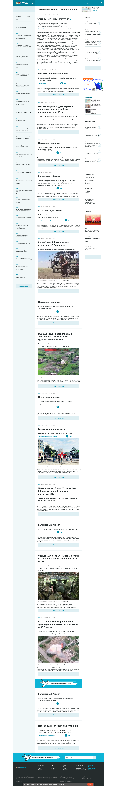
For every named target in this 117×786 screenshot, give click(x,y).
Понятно (90, 784)
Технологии (65, 769)
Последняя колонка (49, 143)
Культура (86, 3)
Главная (40, 3)
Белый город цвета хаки (51, 429)
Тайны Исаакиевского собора (92, 60)
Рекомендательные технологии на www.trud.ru (81, 769)
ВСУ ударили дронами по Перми (23, 243)
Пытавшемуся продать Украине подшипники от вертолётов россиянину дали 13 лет (55, 109)
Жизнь (71, 3)
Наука (64, 768)
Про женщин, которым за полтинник (58, 726)
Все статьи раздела (24, 286)
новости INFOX (88, 97)
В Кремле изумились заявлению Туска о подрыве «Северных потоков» (23, 146)
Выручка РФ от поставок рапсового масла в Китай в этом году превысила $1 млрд (23, 27)
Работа (65, 3)
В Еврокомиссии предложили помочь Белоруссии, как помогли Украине (92, 145)
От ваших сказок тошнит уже (48, 9)
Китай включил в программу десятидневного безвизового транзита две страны (22, 227)
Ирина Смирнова (42, 83)
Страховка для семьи (50, 210)
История (40, 769)
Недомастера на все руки (91, 153)
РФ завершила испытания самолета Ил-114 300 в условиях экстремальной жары (23, 37)
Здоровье (65, 766)
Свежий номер (49, 3)
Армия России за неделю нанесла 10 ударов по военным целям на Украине (24, 182)
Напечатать (74, 28)
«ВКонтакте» (66, 280)
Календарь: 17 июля (49, 694)
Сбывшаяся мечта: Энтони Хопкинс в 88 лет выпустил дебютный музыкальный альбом (24, 56)
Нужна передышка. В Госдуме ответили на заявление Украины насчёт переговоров (23, 103)
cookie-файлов (60, 784)
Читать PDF (94, 10)
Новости (58, 3)
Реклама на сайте (79, 765)
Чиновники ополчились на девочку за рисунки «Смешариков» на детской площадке (24, 112)
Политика (78, 3)
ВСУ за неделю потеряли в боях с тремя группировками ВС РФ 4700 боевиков (23, 201)
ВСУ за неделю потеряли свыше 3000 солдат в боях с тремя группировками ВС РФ (56, 337)
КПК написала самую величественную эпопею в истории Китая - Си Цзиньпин (92, 230)
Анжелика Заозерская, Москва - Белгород (47, 436)
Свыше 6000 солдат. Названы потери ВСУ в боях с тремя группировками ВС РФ (58, 559)
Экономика (53, 768)
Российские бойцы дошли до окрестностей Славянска (54, 243)
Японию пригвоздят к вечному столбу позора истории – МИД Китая (92, 240)
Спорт (64, 765)
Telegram (90, 769)
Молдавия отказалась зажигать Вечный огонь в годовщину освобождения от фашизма (22, 76)
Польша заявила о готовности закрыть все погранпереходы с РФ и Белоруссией (23, 47)
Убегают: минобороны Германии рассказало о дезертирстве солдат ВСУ (23, 18)
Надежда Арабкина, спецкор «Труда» (46, 220)
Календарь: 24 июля (49, 176)
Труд (64, 83)
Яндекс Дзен (91, 766)
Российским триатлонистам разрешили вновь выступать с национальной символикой (22, 85)
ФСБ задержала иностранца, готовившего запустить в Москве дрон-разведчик (23, 268)
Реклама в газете (79, 766)
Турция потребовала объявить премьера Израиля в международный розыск (24, 66)
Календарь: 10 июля (49, 525)
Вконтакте (90, 765)
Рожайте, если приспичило (70, 9)
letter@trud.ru (65, 782)
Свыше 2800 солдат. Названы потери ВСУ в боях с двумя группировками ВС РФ (24, 192)
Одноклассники (91, 768)
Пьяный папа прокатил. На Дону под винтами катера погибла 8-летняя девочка (23, 164)
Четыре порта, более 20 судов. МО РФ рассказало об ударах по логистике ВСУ (57, 491)
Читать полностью (58, 94)
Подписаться (94, 757)
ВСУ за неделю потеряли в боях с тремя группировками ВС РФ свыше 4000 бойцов (58, 624)
